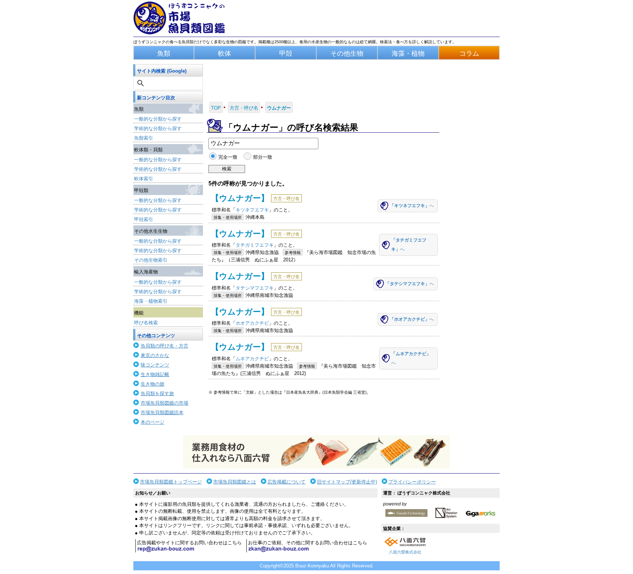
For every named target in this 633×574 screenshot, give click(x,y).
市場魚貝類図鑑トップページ (171, 482)
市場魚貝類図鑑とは (234, 482)
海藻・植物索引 (150, 301)
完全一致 (227, 157)
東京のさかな (155, 355)
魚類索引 (143, 138)
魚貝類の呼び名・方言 (164, 346)
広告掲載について (286, 482)
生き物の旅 (152, 384)
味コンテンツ (155, 365)
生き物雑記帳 (155, 374)
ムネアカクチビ (252, 358)
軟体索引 (143, 178)
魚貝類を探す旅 (157, 393)
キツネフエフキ (252, 210)
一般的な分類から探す (158, 119)
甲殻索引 (143, 219)
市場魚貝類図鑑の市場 (164, 403)
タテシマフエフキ (255, 288)
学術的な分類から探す (158, 128)
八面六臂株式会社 (405, 552)
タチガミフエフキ (255, 245)
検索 (227, 169)
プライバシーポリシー (412, 482)
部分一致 (262, 157)
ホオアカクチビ (252, 323)
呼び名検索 (146, 322)
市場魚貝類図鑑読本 (162, 412)
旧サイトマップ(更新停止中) (347, 482)
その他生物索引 (150, 260)
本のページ (152, 422)
